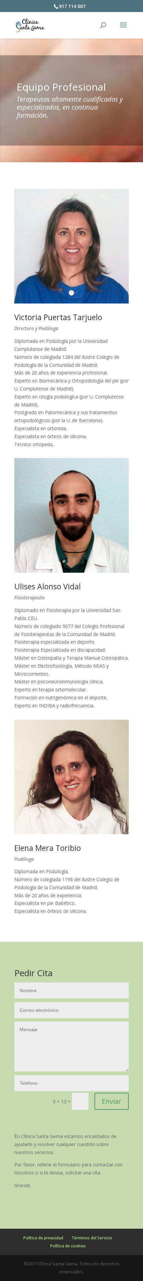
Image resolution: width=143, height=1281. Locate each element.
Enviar (111, 1101)
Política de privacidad (43, 1238)
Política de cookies (68, 1246)
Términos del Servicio (92, 1238)
